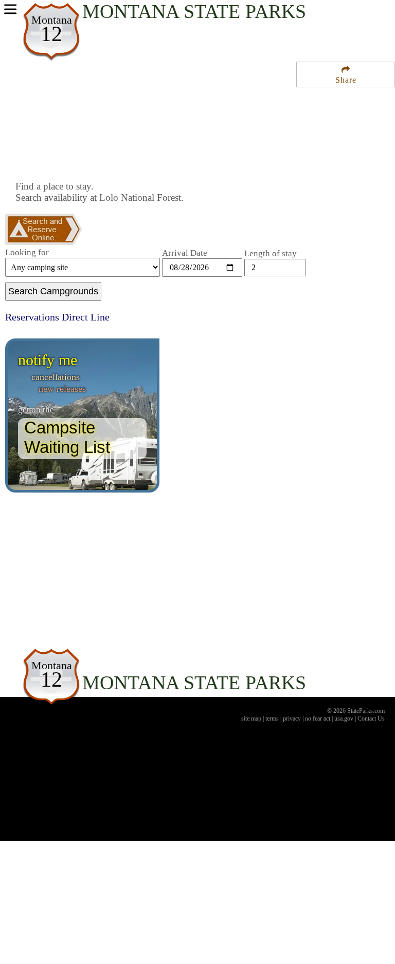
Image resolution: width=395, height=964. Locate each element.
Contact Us (371, 718)
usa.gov (343, 718)
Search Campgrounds (53, 291)
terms (272, 718)
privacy (292, 718)
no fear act (317, 718)
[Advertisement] (135, 144)
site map (251, 718)
